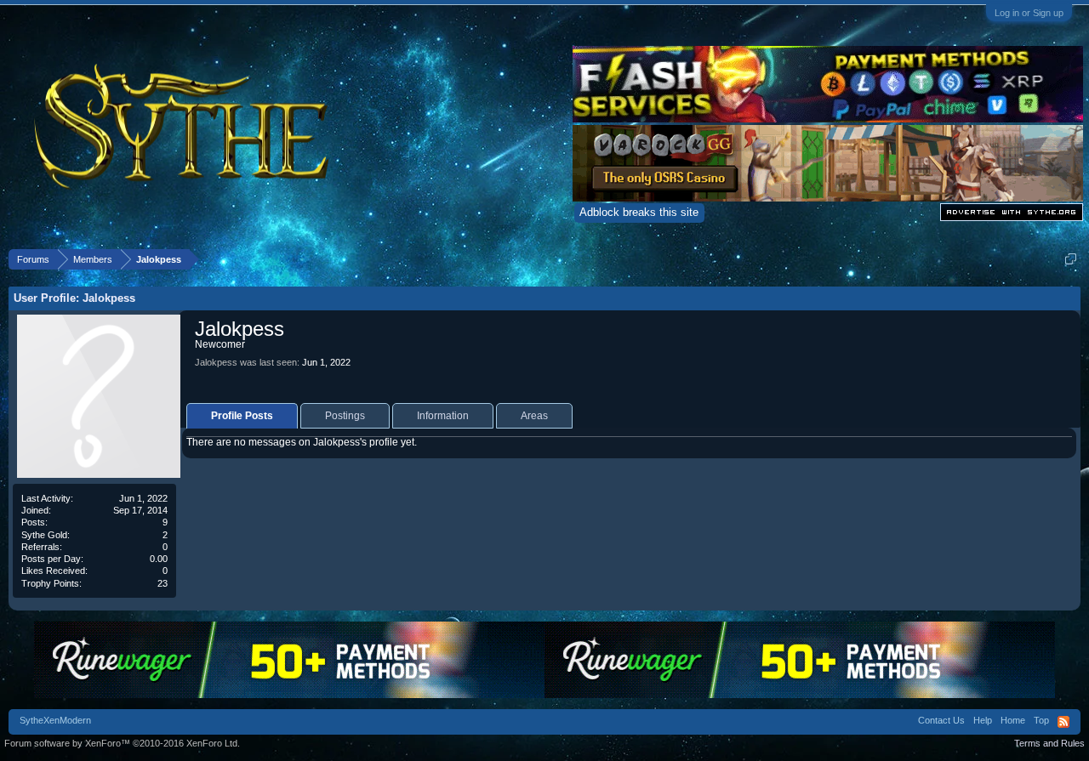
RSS (1063, 722)
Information (443, 416)
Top (1041, 720)
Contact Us (941, 720)
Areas (534, 416)
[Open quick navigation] (1070, 258)
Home (1013, 720)
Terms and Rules (1049, 743)
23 (162, 583)
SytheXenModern (55, 720)
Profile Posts (242, 416)
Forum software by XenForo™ (122, 743)
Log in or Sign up (1029, 13)
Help (982, 720)
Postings (345, 416)
